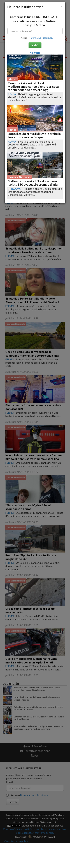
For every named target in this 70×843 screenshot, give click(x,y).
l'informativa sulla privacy (41, 37)
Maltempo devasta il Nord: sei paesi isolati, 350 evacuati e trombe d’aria (33, 182)
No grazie (35, 52)
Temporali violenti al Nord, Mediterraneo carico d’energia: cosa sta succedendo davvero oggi (33, 86)
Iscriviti (35, 45)
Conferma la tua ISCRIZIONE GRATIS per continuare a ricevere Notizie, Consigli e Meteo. (34, 21)
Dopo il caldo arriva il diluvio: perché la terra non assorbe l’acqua (34, 135)
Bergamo (14, 188)
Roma (12, 94)
